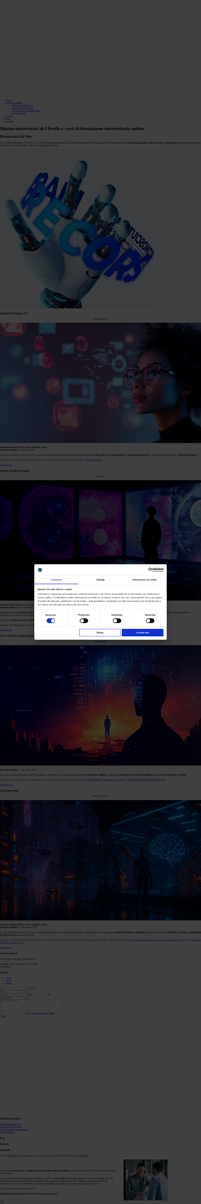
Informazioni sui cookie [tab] (144, 579)
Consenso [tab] (56, 579)
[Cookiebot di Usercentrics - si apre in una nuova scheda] (150, 570)
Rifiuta (100, 632)
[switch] (84, 620)
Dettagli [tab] (101, 579)
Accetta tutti (142, 632)
